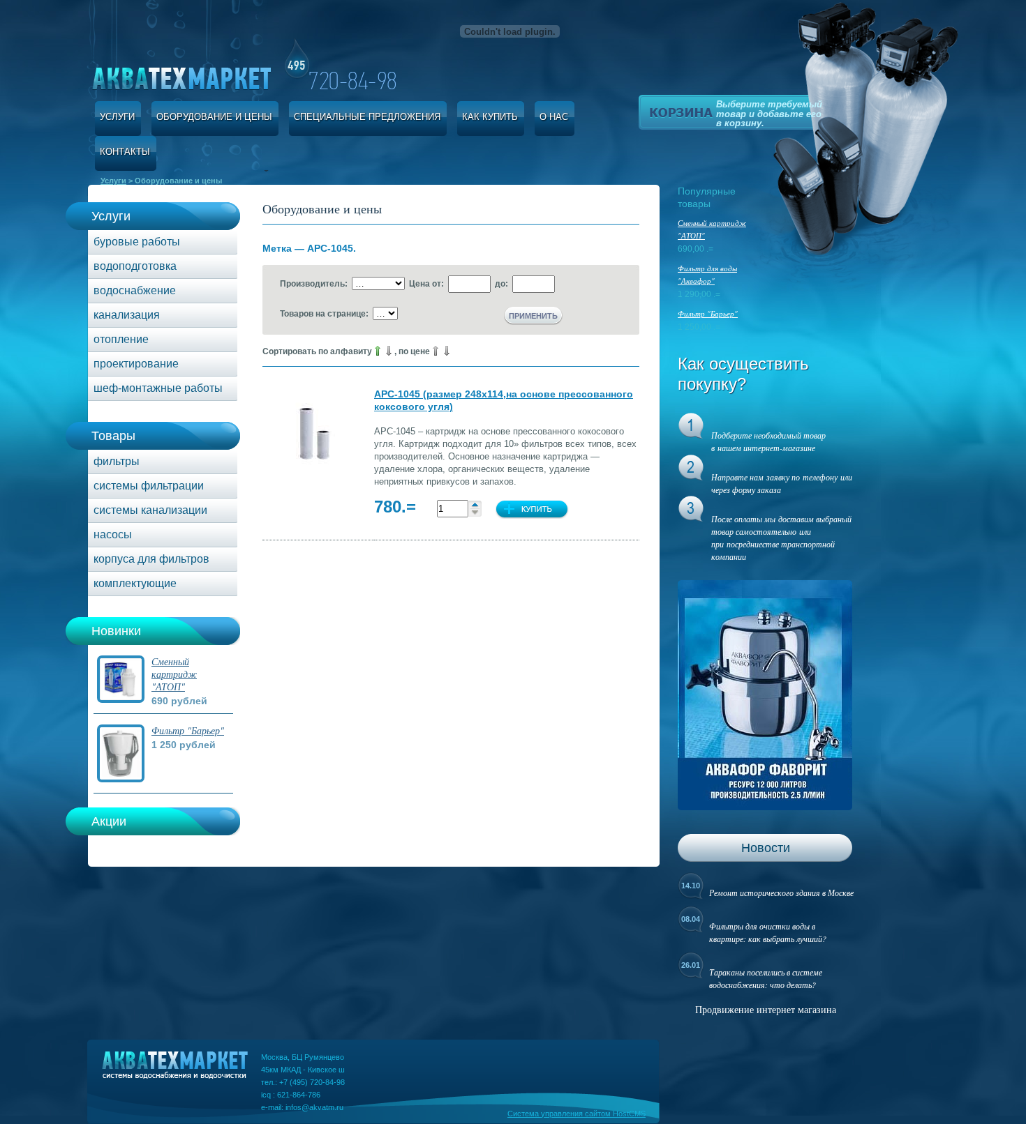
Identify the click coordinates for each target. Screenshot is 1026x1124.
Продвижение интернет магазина (765, 1009)
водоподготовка (135, 266)
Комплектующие (135, 583)
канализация (127, 315)
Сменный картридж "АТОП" (174, 674)
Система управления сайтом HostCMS (576, 1113)
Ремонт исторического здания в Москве (781, 892)
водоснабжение (135, 290)
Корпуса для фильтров (151, 559)
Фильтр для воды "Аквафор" (707, 274)
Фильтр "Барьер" (187, 730)
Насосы (113, 534)
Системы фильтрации (149, 486)
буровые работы (137, 242)
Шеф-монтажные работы (158, 388)
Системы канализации (150, 510)
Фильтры (117, 461)
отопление (121, 339)
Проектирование (136, 364)
